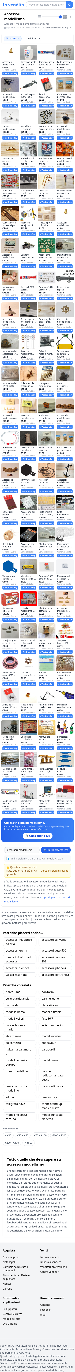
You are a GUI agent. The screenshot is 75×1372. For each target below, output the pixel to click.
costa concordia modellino (16, 1088)
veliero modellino (53, 1025)
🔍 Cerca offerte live (56, 850)
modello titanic (51, 1012)
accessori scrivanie (54, 940)
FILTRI (12, 38)
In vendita (13, 5)
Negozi (7, 1283)
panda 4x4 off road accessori (18, 959)
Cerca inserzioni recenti (55, 870)
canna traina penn (49, 912)
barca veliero (65, 916)
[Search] (69, 4)
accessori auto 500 (54, 950)
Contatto (45, 1304)
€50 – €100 (40, 1135)
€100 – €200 (59, 1135)
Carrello (7, 1288)
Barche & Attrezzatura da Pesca (24, 29)
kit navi (10, 1097)
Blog (43, 1314)
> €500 (28, 1142)
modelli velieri (15, 1018)
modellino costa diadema (52, 1117)
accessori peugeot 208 (54, 959)
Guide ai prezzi (11, 1257)
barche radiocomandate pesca (52, 1075)
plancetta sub (50, 1005)
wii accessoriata (16, 975)
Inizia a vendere (49, 1257)
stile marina (13, 1036)
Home (7, 28)
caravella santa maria (15, 1027)
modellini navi (24, 916)
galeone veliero (42, 919)
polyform (48, 992)
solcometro (13, 1043)
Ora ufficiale (10, 1323)
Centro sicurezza (12, 1314)
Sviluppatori (10, 1309)
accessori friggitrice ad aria (19, 942)
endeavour (49, 1043)
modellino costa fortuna (16, 1117)
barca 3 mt (13, 992)
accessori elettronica (55, 975)
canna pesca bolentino (16, 919)
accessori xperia (16, 950)
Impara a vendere (50, 1262)
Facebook (45, 1309)
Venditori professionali (53, 1267)
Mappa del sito (11, 1318)
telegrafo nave (15, 1104)
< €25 (8, 1135)
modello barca (15, 1012)
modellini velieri (52, 1036)
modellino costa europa (16, 1062)
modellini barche (45, 916)
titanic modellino (17, 1071)
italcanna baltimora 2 (18, 1052)
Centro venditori (49, 1271)
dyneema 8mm (26, 912)
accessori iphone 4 (54, 968)
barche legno (50, 998)
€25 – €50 (22, 1135)
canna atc (12, 1005)
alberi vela (30, 923)
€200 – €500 (12, 1142)
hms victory (49, 1097)
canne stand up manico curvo (52, 1106)
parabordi (48, 1049)
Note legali (9, 1262)
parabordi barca (52, 1086)
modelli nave (50, 1060)
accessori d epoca (17, 968)
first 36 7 (47, 1018)
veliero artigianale (17, 998)
